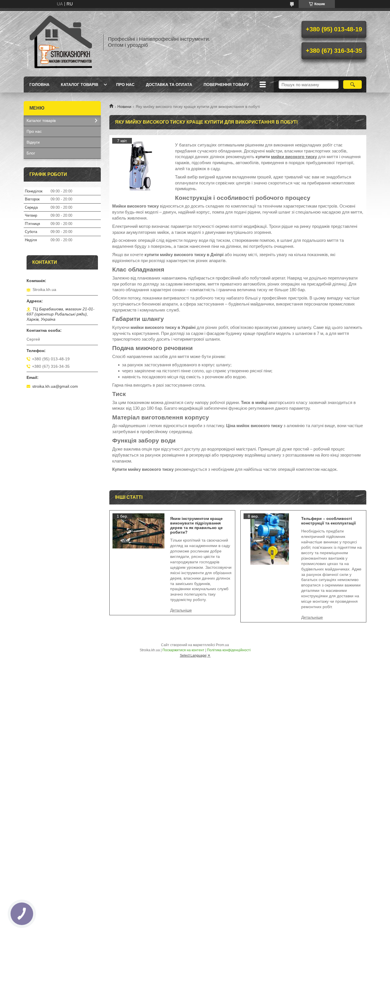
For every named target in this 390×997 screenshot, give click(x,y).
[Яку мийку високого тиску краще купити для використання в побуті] (140, 166)
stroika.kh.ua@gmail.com (55, 386)
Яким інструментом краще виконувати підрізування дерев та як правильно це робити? (196, 525)
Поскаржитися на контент (183, 650)
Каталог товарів (79, 84)
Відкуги (33, 142)
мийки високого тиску (294, 156)
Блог (31, 153)
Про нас (125, 84)
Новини (124, 106)
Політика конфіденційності (229, 650)
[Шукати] (352, 84)
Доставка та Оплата (169, 84)
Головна (39, 84)
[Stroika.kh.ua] (61, 42)
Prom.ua (222, 645)
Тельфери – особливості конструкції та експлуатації (328, 520)
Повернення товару (226, 84)
